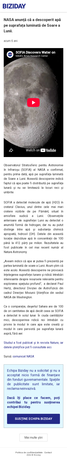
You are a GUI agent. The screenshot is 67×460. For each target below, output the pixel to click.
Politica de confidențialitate (29, 452)
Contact (48, 452)
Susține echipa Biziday (33, 419)
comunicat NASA (23, 356)
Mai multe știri (33, 437)
